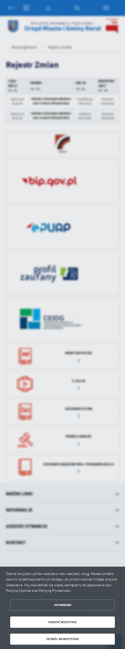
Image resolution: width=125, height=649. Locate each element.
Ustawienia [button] (62, 605)
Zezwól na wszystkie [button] (62, 639)
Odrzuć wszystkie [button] (62, 622)
